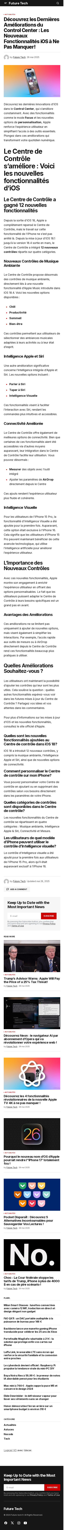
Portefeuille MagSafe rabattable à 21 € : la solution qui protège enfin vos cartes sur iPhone (29, 1342)
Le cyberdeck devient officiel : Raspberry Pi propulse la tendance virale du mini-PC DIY (29, 1367)
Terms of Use (17, 926)
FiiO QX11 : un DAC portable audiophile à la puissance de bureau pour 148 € (28, 1320)
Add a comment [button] (18, 889)
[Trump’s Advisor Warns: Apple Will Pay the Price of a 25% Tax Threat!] (32, 956)
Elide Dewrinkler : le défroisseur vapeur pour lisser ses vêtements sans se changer (30, 1397)
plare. (7, 1298)
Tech (7, 1438)
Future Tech (18, 3)
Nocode (8, 1434)
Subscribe (48, 916)
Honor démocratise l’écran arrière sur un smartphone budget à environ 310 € (28, 1407)
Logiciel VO (10, 1450)
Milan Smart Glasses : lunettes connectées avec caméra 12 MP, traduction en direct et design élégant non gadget (29, 1308)
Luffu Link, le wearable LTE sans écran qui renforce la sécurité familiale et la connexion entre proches (30, 1355)
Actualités (10, 14)
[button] (5, 3)
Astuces (9, 1429)
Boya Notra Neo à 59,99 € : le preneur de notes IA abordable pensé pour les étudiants (32, 1377)
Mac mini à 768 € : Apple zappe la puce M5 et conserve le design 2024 (30, 1387)
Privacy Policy (49, 923)
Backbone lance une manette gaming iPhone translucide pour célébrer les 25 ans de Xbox (30, 1330)
